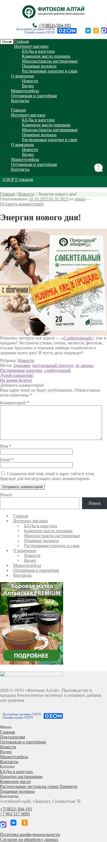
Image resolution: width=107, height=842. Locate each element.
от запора (84, 365)
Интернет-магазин (31, 46)
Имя (5, 446)
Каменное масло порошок (46, 56)
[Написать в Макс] (104, 32)
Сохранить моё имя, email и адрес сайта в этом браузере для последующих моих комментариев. (47, 476)
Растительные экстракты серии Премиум (38, 786)
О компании (22, 76)
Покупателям (12, 737)
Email (6, 459)
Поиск (6, 494)
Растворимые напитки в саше (49, 71)
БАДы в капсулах (38, 51)
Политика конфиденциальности (30, 834)
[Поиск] (100, 168)
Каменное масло (15, 781)
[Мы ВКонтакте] (88, 32)
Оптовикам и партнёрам (34, 95)
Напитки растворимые (21, 776)
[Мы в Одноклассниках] (96, 32)
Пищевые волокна (39, 66)
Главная (21, 41)
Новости (30, 81)
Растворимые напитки (21, 370)
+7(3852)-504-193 (55, 25)
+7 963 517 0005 (15, 814)
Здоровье (21, 365)
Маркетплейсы (25, 90)
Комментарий (14, 402)
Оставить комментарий (22, 204)
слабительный (57, 370)
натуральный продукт (52, 365)
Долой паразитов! (16, 375)
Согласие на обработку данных (29, 839)
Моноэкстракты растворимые (50, 61)
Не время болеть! (16, 380)
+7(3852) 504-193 (16, 809)
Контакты (20, 100)
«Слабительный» (77, 338)
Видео (28, 85)
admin (80, 199)
